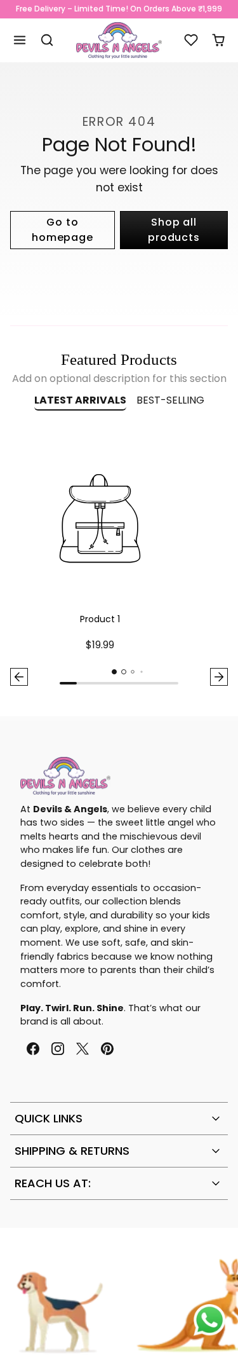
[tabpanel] (119, 559)
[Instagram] (57, 1049)
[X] (82, 1049)
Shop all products (173, 230)
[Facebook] (32, 1049)
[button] (20, 40)
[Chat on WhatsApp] (209, 1320)
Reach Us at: (53, 1183)
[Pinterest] (107, 1049)
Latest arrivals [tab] (80, 400)
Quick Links (49, 1118)
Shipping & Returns (72, 1151)
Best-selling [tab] (170, 400)
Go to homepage (62, 230)
